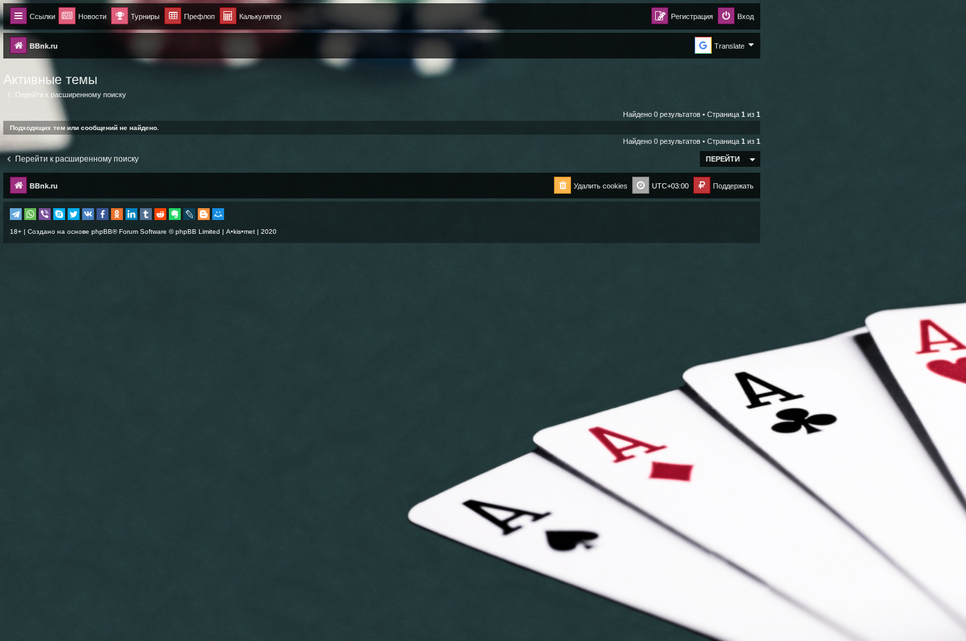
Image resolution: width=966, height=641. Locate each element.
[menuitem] (250, 16)
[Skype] (59, 214)
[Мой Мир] (218, 214)
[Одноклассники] (117, 214)
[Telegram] (16, 214)
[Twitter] (74, 214)
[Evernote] (175, 214)
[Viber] (45, 214)
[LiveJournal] (189, 214)
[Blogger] (204, 214)
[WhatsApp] (30, 214)
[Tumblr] (146, 214)
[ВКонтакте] (88, 214)
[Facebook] (102, 214)
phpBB (101, 231)
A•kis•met (240, 231)
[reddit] (160, 214)
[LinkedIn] (131, 214)
